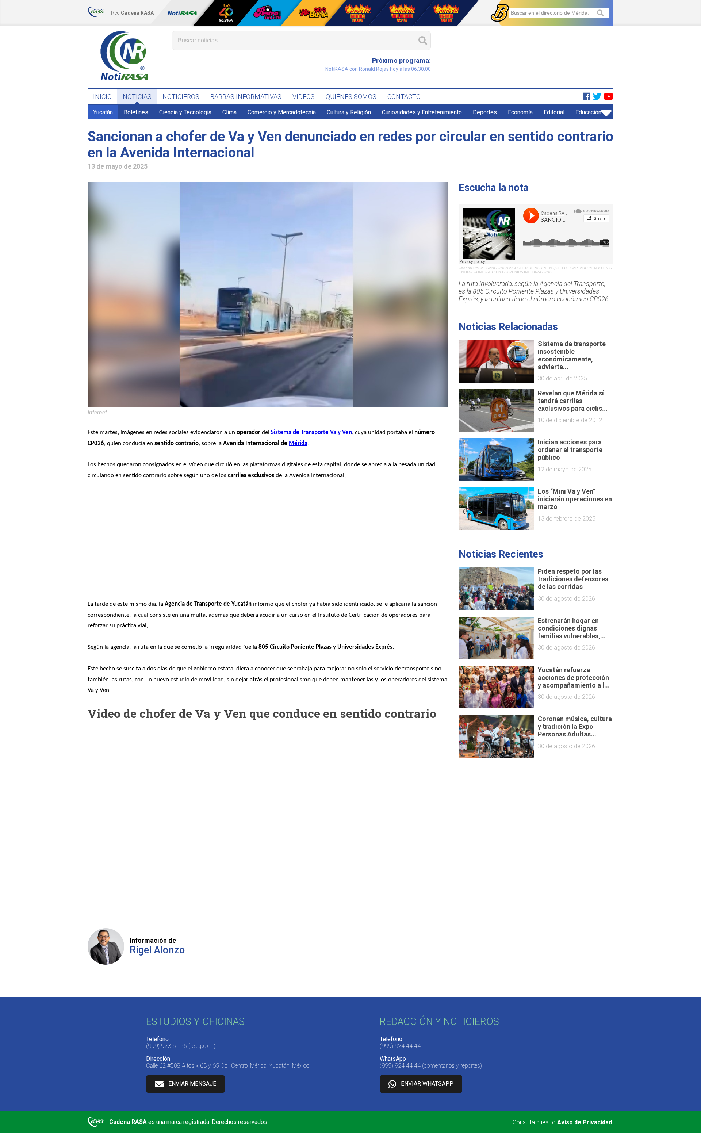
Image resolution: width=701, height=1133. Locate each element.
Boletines (136, 112)
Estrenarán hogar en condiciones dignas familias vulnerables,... (572, 628)
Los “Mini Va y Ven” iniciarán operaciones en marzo (575, 498)
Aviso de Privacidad (584, 1122)
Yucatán (103, 112)
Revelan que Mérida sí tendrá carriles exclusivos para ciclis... (573, 400)
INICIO (102, 96)
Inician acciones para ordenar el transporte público (570, 449)
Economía (520, 112)
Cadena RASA (471, 268)
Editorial (554, 112)
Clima (229, 112)
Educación (588, 112)
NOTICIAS (137, 96)
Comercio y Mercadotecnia (282, 112)
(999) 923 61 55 (166, 1045)
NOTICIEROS (180, 96)
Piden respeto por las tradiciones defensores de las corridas (573, 578)
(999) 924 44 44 (400, 1045)
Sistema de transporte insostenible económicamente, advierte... (572, 355)
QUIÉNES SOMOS (351, 96)
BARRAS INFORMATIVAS (245, 96)
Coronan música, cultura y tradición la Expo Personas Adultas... (575, 726)
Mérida (298, 443)
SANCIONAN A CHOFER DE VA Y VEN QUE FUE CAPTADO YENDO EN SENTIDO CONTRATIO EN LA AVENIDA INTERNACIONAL (535, 270)
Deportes (485, 112)
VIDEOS (303, 96)
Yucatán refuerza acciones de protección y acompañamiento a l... (574, 677)
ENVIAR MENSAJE (192, 1083)
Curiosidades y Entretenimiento (422, 112)
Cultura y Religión (349, 112)
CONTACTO (404, 96)
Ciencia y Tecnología (185, 112)
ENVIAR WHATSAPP (427, 1083)
